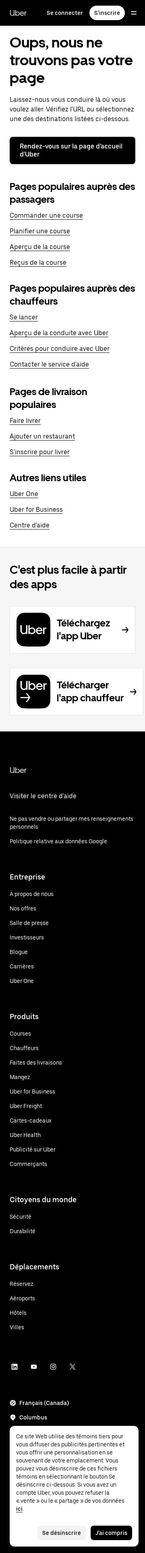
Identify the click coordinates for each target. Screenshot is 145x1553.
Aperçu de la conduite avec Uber (59, 333)
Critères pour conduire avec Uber (60, 348)
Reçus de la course (38, 262)
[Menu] (133, 13)
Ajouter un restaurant (42, 436)
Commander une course (46, 215)
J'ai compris (111, 1533)
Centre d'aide (30, 525)
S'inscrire (107, 13)
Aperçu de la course (40, 247)
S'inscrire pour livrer (40, 452)
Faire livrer (25, 420)
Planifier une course (40, 231)
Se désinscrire (61, 1533)
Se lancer (24, 317)
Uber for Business (36, 509)
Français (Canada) (44, 1403)
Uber (18, 13)
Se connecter (65, 13)
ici (19, 1509)
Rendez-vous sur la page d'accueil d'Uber (71, 150)
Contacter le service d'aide (49, 364)
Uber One (24, 494)
